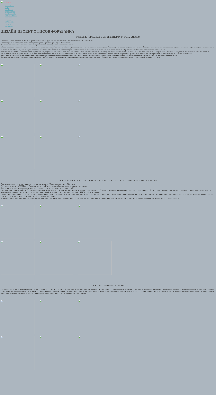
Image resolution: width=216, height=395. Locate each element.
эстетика (8, 18)
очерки (8, 20)
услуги (8, 24)
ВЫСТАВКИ (10, 14)
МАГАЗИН (9, 22)
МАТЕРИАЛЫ (11, 16)
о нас (7, 8)
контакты (9, 26)
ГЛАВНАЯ (9, 6)
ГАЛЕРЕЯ (9, 10)
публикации (10, 12)
